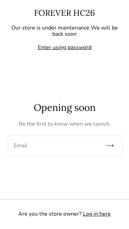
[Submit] (113, 146)
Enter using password (65, 47)
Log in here (97, 214)
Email (21, 145)
